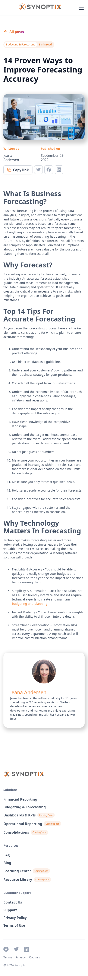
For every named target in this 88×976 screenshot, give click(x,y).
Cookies (34, 957)
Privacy (21, 957)
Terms (7, 957)
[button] (80, 8)
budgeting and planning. (30, 604)
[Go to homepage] (39, 7)
